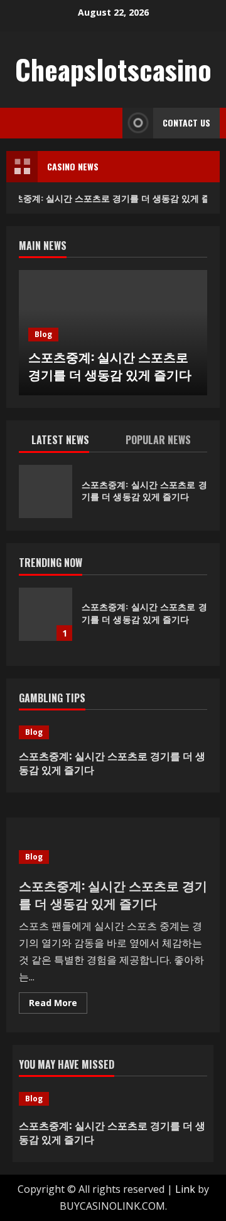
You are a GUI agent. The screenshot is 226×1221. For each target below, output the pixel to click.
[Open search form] (109, 123)
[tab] (66, 442)
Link (185, 1189)
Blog (43, 334)
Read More (58, 1005)
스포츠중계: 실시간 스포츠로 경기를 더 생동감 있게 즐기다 (109, 365)
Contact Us (186, 122)
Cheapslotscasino (113, 69)
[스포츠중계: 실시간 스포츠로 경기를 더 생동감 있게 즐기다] (113, 732)
